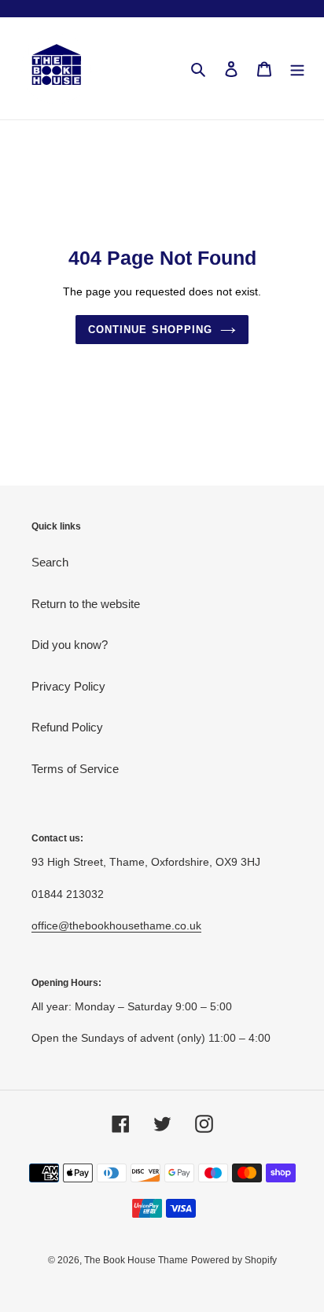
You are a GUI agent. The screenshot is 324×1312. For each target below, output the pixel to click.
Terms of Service (75, 768)
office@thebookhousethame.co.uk (116, 925)
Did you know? (69, 644)
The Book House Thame (136, 1260)
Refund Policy (67, 727)
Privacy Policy (68, 686)
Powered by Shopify (234, 1260)
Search (49, 562)
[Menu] (297, 69)
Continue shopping (150, 329)
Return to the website (85, 603)
